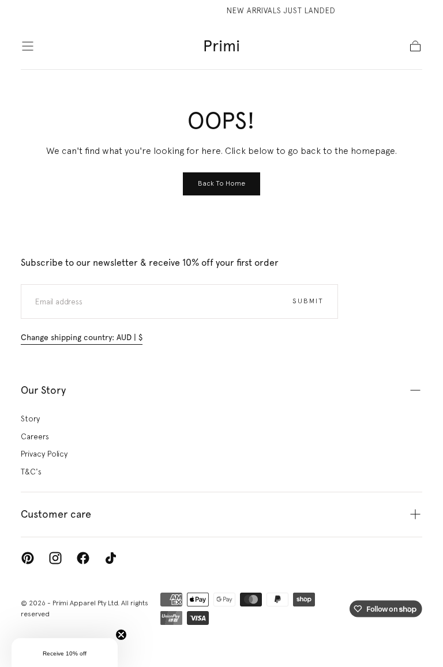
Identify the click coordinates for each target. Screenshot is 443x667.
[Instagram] (55, 558)
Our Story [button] (43, 390)
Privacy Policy (44, 453)
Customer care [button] (56, 514)
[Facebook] (83, 558)
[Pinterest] (27, 558)
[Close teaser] (121, 634)
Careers (35, 436)
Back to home (221, 183)
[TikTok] (110, 558)
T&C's (31, 471)
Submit (308, 301)
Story (30, 418)
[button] (28, 46)
